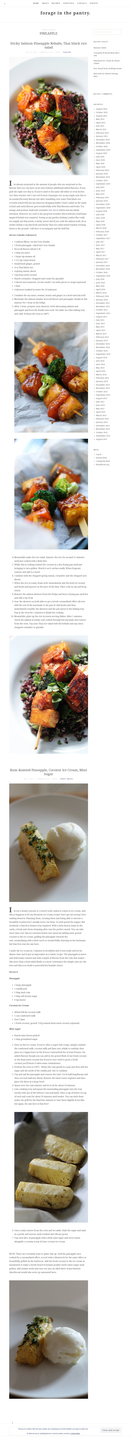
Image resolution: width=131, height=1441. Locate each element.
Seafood (67, 52)
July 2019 (100, 187)
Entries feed (101, 458)
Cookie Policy (75, 1433)
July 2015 (100, 320)
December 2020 (103, 140)
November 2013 (103, 388)
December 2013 (103, 385)
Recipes (56, 3)
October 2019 (102, 180)
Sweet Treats (66, 779)
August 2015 (101, 317)
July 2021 (100, 126)
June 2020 (100, 160)
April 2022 (100, 123)
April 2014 (100, 371)
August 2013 (101, 398)
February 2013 (102, 419)
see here (53, 210)
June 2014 (100, 364)
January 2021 (102, 136)
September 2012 (103, 436)
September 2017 (103, 238)
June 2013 (100, 405)
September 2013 (103, 395)
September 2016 (103, 276)
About (45, 3)
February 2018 (102, 232)
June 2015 (100, 323)
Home (36, 3)
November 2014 (103, 347)
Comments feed (103, 461)
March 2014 (101, 375)
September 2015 (103, 313)
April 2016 (100, 289)
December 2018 (103, 204)
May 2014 (100, 368)
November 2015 (103, 306)
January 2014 (102, 381)
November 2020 (103, 143)
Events (94, 3)
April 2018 (100, 225)
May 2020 (100, 163)
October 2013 (102, 392)
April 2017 (100, 252)
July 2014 (100, 361)
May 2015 (100, 327)
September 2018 (103, 208)
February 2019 (102, 198)
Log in (99, 454)
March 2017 (101, 255)
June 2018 (100, 218)
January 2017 (102, 262)
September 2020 (103, 150)
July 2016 (100, 279)
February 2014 (102, 378)
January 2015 (102, 341)
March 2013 (101, 415)
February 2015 (102, 337)
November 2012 (103, 429)
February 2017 (102, 259)
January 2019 (102, 201)
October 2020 (102, 146)
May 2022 (100, 119)
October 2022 (102, 112)
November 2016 (103, 269)
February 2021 (102, 133)
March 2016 (101, 293)
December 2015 (103, 303)
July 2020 (100, 157)
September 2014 (103, 354)
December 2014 (103, 344)
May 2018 (100, 221)
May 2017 (100, 249)
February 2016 (102, 296)
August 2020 (101, 153)
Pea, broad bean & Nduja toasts (108, 68)
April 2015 (100, 330)
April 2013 (100, 412)
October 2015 (102, 310)
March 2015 (101, 334)
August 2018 (101, 211)
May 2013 (100, 409)
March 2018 (101, 228)
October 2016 (102, 272)
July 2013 (100, 402)
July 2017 (100, 242)
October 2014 (102, 351)
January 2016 (102, 300)
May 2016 (100, 286)
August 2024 (101, 109)
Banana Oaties (100, 48)
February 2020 (102, 170)
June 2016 (100, 283)
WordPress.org (102, 465)
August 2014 (101, 358)
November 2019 (103, 177)
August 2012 (101, 439)
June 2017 (100, 245)
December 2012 (103, 426)
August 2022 (101, 116)
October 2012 (102, 432)
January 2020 (102, 174)
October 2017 (102, 235)
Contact (82, 3)
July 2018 (100, 215)
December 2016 (103, 266)
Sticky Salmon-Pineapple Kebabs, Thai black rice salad (48, 45)
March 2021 (101, 129)
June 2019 (100, 191)
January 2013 (102, 422)
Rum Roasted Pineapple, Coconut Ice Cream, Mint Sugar (48, 772)
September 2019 (103, 184)
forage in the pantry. (65, 13)
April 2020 (100, 167)
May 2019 (100, 194)
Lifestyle (68, 3)
